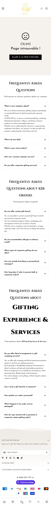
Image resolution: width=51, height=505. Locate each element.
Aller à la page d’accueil (25, 57)
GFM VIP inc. (28, 477)
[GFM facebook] (6, 458)
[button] (46, 8)
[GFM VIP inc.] (25, 8)
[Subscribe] (46, 452)
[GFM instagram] (10, 458)
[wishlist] (30, 502)
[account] (47, 502)
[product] (4, 502)
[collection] (13, 502)
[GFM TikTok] (22, 458)
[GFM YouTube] (18, 458)
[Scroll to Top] (46, 492)
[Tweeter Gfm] (14, 458)
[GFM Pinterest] (3, 458)
